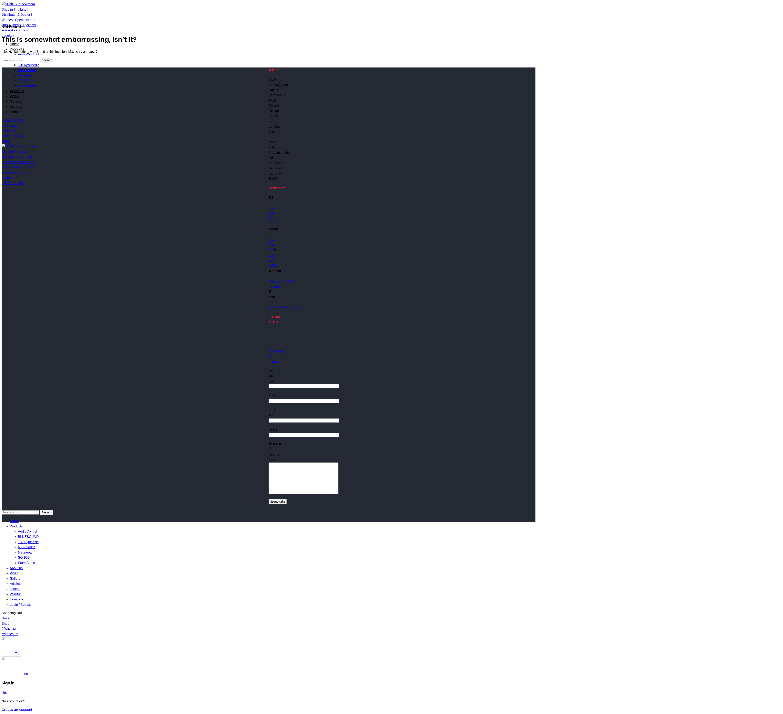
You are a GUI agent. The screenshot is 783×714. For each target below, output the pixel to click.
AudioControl (28, 54)
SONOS (23, 80)
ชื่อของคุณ (271, 375)
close (5, 618)
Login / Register (21, 604)
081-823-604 (272, 245)
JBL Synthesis (28, 65)
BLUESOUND (28, 536)
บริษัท (273, 429)
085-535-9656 (272, 260)
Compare (16, 599)
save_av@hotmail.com (285, 307)
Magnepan (26, 75)
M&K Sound (27, 70)
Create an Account (17, 709)
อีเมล (272, 395)
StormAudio (27, 85)
